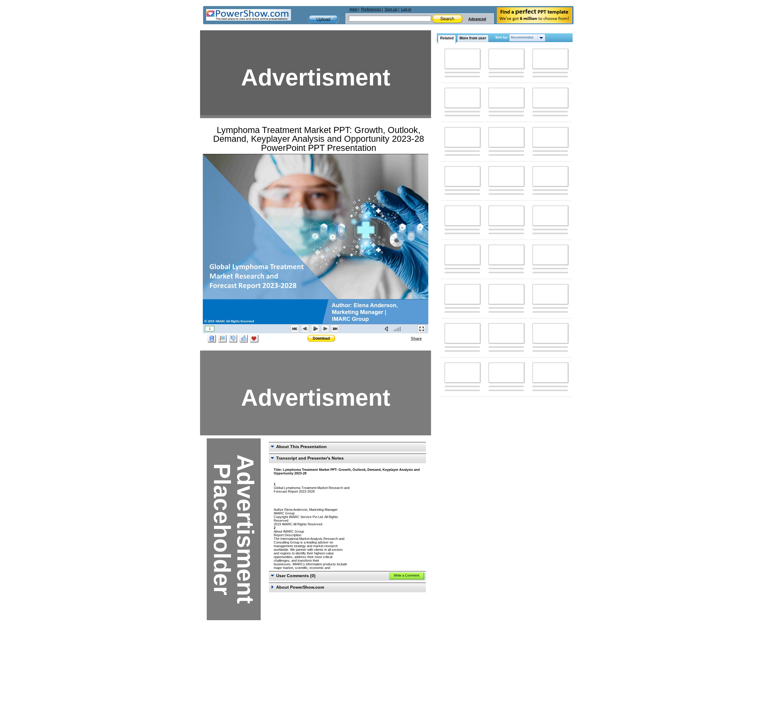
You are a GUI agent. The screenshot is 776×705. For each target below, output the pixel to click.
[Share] (407, 338)
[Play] (314, 328)
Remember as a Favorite (254, 339)
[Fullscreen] (421, 328)
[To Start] (294, 328)
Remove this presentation (212, 339)
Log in (406, 9)
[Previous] (304, 328)
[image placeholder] (462, 59)
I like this (243, 339)
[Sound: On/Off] (388, 328)
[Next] (324, 328)
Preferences (371, 9)
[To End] (335, 328)
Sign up (391, 9)
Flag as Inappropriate (222, 339)
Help (353, 9)
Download (321, 338)
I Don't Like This (233, 339)
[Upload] (323, 19)
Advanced (477, 19)
